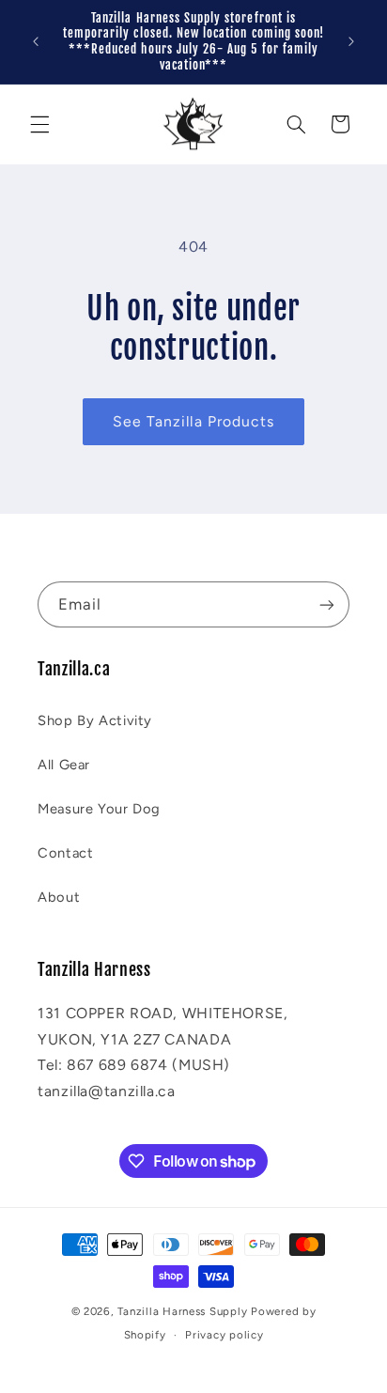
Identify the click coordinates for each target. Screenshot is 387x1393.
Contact (65, 852)
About (59, 897)
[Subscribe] (326, 604)
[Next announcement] (351, 41)
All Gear (64, 764)
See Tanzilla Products (193, 421)
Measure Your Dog (99, 808)
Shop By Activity (95, 720)
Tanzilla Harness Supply (182, 1311)
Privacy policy (224, 1334)
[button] (39, 124)
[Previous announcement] (35, 41)
